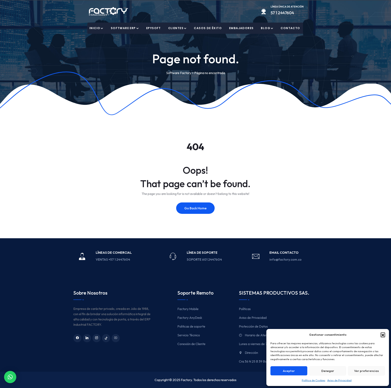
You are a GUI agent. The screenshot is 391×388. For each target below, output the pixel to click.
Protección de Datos (253, 326)
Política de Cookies (313, 380)
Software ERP (123, 28)
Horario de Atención (258, 335)
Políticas (245, 309)
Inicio (94, 28)
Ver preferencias (366, 371)
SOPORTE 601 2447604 (205, 259)
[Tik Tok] (106, 338)
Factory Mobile (188, 309)
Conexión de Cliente (191, 344)
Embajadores (241, 28)
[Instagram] (96, 338)
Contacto (290, 28)
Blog (265, 28)
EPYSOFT (153, 28)
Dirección (251, 353)
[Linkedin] (87, 338)
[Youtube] (116, 338)
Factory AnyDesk (189, 318)
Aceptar (289, 371)
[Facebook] (77, 338)
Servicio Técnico (188, 335)
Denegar (327, 371)
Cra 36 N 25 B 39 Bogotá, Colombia (263, 361)
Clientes (175, 28)
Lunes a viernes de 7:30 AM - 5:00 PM (265, 344)
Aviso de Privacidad (339, 380)
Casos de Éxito (208, 28)
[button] (383, 335)
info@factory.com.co (285, 259)
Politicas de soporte (191, 326)
